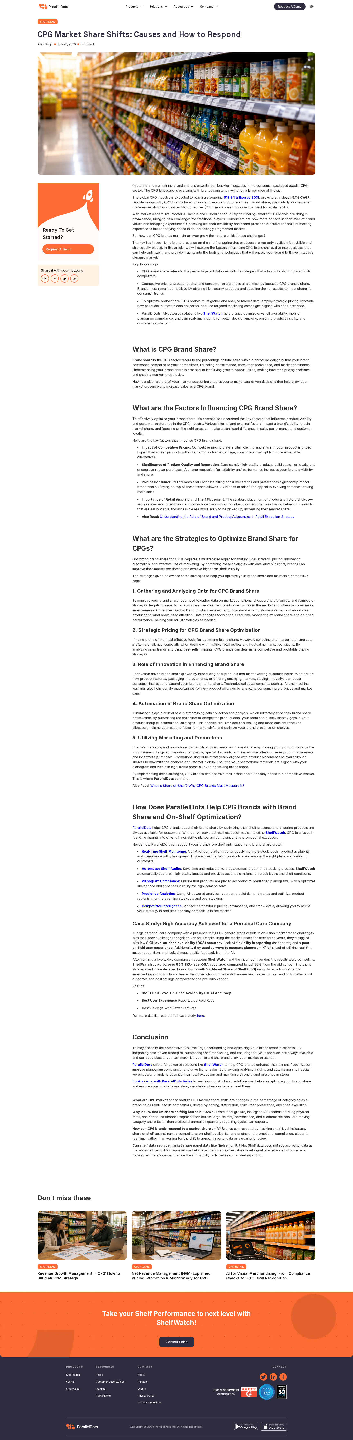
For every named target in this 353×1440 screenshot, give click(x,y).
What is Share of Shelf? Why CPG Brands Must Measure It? (197, 786)
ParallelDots (141, 828)
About (141, 1374)
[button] (134, 6)
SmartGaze (72, 1388)
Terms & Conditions (149, 1402)
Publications (103, 1395)
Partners (143, 1381)
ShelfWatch (73, 1374)
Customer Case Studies (110, 1381)
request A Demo (59, 249)
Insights (100, 1388)
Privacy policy (146, 1395)
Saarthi (70, 1381)
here (200, 1016)
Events (142, 1388)
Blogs (99, 1374)
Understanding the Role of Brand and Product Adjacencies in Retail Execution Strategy (227, 517)
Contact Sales (176, 1342)
